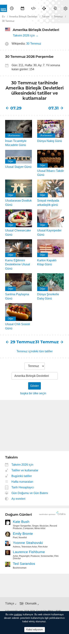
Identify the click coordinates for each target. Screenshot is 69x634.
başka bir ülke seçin (33, 393)
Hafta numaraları (22, 481)
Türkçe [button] (9, 603)
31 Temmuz (47, 341)
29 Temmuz (22, 341)
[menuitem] (11, 8)
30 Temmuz (33, 43)
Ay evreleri (18, 498)
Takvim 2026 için (24, 35)
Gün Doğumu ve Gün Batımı (30, 493)
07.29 (16, 108)
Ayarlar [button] (65, 8)
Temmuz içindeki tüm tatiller (35, 351)
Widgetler (33, 8)
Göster (34, 385)
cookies (18, 614)
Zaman (11, 8)
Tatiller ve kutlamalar (25, 470)
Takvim (22, 8)
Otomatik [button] (31, 603)
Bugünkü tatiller (22, 476)
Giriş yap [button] (54, 8)
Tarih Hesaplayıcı (23, 487)
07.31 (53, 108)
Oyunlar (43, 8)
